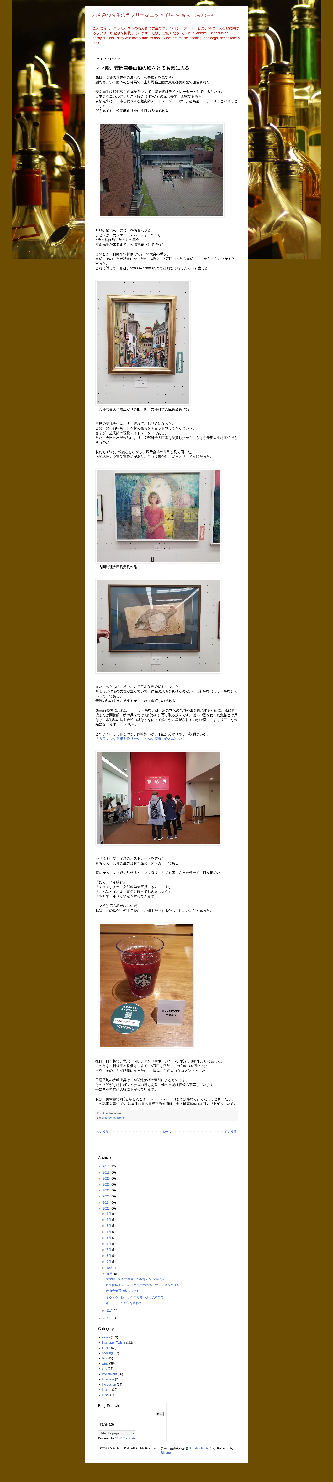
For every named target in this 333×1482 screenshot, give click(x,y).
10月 (110, 1267)
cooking (107, 1353)
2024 (106, 1202)
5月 (109, 1237)
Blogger (166, 1452)
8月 (109, 1255)
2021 (106, 1184)
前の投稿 (230, 1131)
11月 (109, 1273)
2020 (106, 1178)
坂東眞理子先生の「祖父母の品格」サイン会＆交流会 (143, 1285)
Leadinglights (199, 1448)
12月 (110, 1310)
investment (119, 1117)
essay (107, 1117)
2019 (106, 1172)
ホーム (166, 1131)
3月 (109, 1225)
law (104, 1358)
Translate (129, 1438)
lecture (106, 1389)
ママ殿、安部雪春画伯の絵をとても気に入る (136, 1279)
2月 (109, 1219)
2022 (106, 1190)
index (105, 1395)
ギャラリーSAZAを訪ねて (124, 1303)
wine (105, 1363)
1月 (109, 1213)
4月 (109, 1231)
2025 (106, 1208)
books (106, 1348)
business (108, 1379)
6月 (109, 1243)
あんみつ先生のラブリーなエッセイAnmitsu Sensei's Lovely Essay (152, 15)
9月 (109, 1261)
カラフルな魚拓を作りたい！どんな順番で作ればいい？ (142, 739)
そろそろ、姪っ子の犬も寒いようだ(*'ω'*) (134, 1297)
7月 (109, 1249)
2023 (106, 1196)
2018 (106, 1166)
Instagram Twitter (113, 1342)
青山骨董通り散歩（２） (123, 1291)
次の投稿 (102, 1131)
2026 (106, 1318)
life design (109, 1384)
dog (104, 1368)
